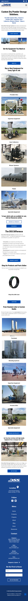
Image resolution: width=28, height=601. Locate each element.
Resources (14, 529)
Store (14, 526)
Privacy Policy (18, 593)
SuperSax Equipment (14, 118)
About (14, 520)
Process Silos (14, 405)
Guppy (14, 188)
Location (12, 488)
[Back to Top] (25, 594)
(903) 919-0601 (12, 542)
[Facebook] (23, 1)
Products (14, 514)
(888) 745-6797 (5, 1)
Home (14, 511)
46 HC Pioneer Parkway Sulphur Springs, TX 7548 (14, 491)
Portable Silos (14, 95)
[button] (26, 5)
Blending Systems (14, 360)
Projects (14, 517)
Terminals (14, 338)
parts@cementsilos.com (14, 558)
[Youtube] (16, 501)
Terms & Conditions (11, 593)
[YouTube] (26, 1)
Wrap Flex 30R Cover (14, 294)
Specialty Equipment (14, 212)
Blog (14, 523)
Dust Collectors (14, 142)
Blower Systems (14, 165)
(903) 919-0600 (12, 540)
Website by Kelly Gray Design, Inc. (14, 595)
